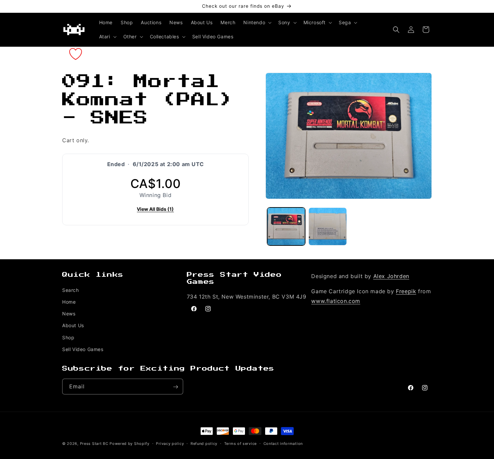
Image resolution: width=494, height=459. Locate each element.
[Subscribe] (175, 387)
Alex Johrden (391, 276)
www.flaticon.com (335, 301)
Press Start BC (94, 443)
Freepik (406, 291)
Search (70, 290)
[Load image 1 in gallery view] (286, 226)
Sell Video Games (83, 349)
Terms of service (240, 443)
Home (69, 302)
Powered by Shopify (130, 443)
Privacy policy (170, 443)
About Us (73, 325)
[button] (256, 22)
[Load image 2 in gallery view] (327, 226)
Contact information (283, 443)
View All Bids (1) (155, 209)
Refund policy (204, 443)
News (68, 313)
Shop (68, 337)
